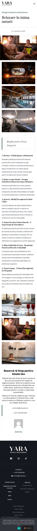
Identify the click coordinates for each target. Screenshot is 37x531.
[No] (35, 524)
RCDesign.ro (16, 517)
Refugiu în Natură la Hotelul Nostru (15, 12)
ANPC (9, 495)
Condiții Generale (10, 482)
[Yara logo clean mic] (18, 452)
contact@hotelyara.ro (19, 476)
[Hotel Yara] (7, 3)
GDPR (9, 492)
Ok (19, 528)
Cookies (9, 499)
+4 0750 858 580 (19, 472)
